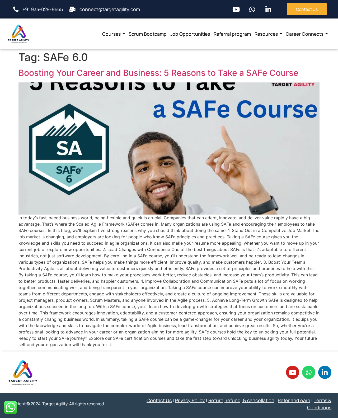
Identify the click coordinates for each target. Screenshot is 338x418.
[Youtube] (236, 9)
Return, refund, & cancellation (241, 400)
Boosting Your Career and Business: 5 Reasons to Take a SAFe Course (158, 73)
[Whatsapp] (252, 9)
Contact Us (159, 400)
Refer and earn (294, 400)
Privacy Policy (190, 400)
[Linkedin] (268, 9)
